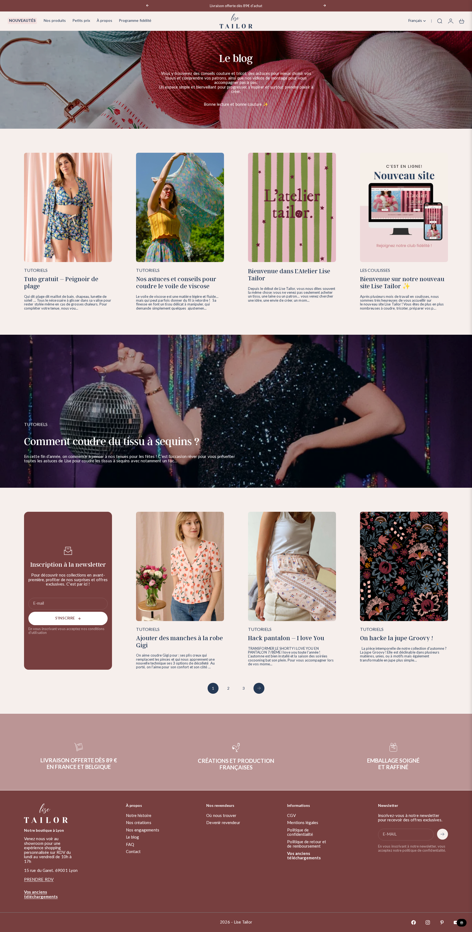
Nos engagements (142, 830)
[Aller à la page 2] (258, 688)
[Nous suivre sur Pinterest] (442, 922)
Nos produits (54, 21)
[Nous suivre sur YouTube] (456, 922)
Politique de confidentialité (300, 832)
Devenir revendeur (223, 823)
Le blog (132, 837)
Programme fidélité (135, 21)
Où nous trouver (221, 816)
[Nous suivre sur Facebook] (413, 922)
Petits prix (81, 21)
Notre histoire (138, 816)
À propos (104, 21)
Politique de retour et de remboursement (306, 844)
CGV (291, 816)
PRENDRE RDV (39, 880)
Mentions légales (302, 823)
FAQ (130, 845)
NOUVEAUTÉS (22, 21)
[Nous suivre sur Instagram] (427, 922)
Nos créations (138, 823)
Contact (133, 852)
